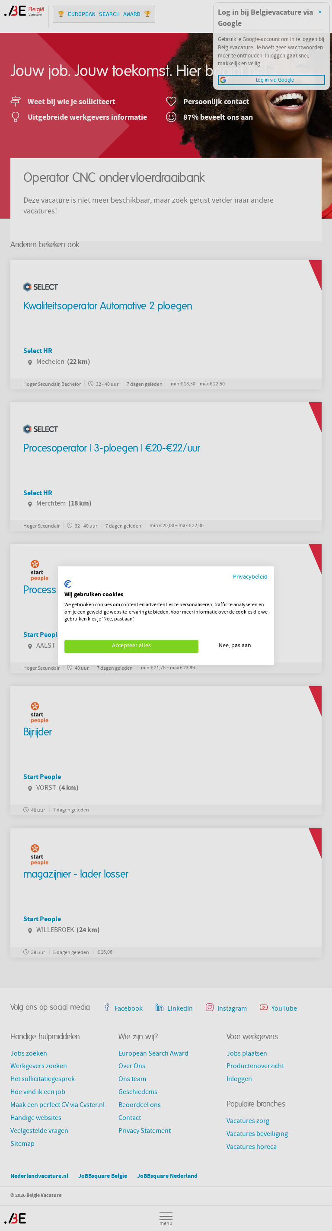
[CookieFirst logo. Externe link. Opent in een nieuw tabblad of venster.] (67, 584)
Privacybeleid (250, 577)
